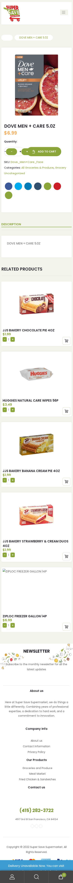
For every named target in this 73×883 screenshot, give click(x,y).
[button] (59, 59)
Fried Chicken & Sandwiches (37, 779)
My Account (12, 877)
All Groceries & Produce (37, 168)
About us (36, 741)
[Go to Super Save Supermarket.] (7, 38)
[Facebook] (32, 826)
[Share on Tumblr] (38, 186)
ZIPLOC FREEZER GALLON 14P (25, 616)
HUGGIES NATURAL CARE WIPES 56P (30, 400)
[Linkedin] (40, 826)
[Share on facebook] (8, 186)
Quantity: (10, 141)
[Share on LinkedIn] (28, 186)
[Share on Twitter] (18, 186)
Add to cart (47, 151)
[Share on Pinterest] (57, 186)
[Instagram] (36, 826)
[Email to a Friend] (8, 195)
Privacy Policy (36, 752)
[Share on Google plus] (47, 186)
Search (36, 877)
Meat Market (37, 774)
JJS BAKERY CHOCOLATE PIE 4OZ (28, 330)
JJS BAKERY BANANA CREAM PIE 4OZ (31, 471)
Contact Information (36, 746)
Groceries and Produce (37, 768)
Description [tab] (11, 224)
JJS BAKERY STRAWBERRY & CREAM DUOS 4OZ (35, 543)
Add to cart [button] (66, 341)
